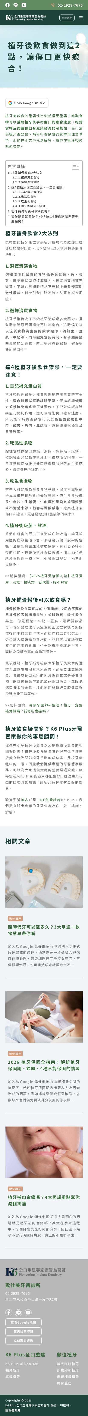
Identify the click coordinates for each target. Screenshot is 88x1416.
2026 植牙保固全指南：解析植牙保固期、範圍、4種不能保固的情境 (44, 1065)
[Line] (15, 5)
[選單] (81, 18)
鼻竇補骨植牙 (68, 1376)
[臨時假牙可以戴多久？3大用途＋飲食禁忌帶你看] (44, 859)
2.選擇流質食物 (28, 182)
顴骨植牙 (12, 1370)
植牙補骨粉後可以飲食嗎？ (30, 211)
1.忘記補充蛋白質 (30, 192)
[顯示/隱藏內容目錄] (73, 166)
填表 (25, 799)
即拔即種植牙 (68, 1370)
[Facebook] (7, 5)
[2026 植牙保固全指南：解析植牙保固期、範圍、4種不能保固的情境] (44, 994)
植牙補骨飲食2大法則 (27, 172)
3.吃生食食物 (27, 201)
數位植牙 (15, 918)
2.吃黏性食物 (27, 196)
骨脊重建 (64, 1382)
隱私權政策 (13, 1410)
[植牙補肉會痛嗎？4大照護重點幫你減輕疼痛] (44, 1129)
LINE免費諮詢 (49, 799)
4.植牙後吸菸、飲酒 (31, 206)
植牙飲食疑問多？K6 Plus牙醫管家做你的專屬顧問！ (44, 218)
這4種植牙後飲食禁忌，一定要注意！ (38, 187)
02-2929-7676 (70, 5)
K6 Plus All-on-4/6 (22, 1363)
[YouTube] (24, 5)
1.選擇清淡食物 (28, 177)
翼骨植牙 (12, 1376)
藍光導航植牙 (68, 1363)
